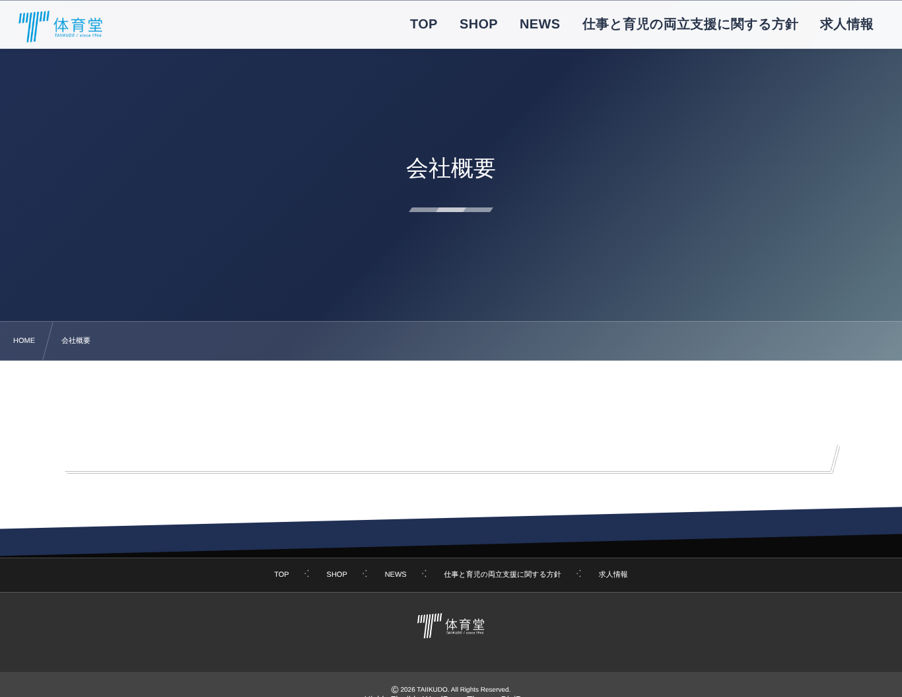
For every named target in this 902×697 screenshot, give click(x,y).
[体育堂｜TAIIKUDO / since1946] (61, 26)
